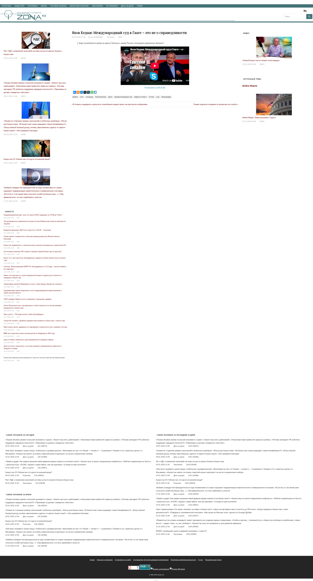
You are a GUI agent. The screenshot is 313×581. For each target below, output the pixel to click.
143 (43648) (40, 483)
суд (157, 97)
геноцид (89, 97)
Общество (19, 6)
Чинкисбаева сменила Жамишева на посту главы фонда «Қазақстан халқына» (33, 284)
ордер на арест (140, 97)
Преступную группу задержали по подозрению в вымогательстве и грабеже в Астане (35, 327)
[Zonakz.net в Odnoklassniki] (298, 12)
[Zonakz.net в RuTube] (306, 12)
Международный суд (123, 97)
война (75, 97)
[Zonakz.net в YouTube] (291, 12)
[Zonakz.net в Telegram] (295, 12)
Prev (246, 46)
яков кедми (166, 97)
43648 (23, 58)
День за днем (127, 6)
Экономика (97, 6)
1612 (18, 310)
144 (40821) (42, 468)
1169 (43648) (191, 465)
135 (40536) (42, 546)
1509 (18, 342)
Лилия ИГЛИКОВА (95, 37)
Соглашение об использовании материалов (150, 560)
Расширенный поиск (213, 560)
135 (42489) (42, 535)
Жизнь (44, 6)
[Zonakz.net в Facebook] (288, 12)
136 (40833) (39, 524)
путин (151, 97)
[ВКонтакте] (74, 92)
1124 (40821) (193, 505)
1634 (18, 272)
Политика (6, 6)
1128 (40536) (193, 494)
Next (302, 46)
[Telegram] (95, 92)
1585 (18, 323)
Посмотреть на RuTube (155, 88)
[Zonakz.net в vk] (302, 12)
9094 (120, 37)
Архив (92, 560)
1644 (18, 295)
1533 (18, 280)
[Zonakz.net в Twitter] (285, 12)
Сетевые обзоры (58, 6)
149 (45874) (42, 506)
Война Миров (249, 86)
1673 (18, 317)
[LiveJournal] (88, 92)
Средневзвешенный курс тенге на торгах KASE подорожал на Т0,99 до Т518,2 (33, 215)
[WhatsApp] (91, 92)
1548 (18, 351)
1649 (18, 360)
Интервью (32, 6)
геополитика (100, 97)
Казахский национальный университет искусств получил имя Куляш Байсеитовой (34, 358)
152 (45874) (42, 446)
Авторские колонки (79, 6)
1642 (18, 226)
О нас (200, 560)
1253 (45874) (193, 446)
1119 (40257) (193, 516)
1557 (18, 263)
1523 (18, 241)
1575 (18, 218)
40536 (23, 201)
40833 (23, 163)
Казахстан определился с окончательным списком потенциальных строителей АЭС (35, 245)
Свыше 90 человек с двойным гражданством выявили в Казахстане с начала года (34, 321)
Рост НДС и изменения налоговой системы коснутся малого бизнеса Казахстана (39, 480)
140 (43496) (42, 516)
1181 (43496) (193, 457)
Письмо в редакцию (105, 560)
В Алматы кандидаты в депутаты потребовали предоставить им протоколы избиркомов (110, 104)
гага (82, 97)
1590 (18, 233)
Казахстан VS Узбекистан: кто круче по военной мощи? (27, 159)
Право (140, 6)
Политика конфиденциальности (183, 560)
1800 (18, 248)
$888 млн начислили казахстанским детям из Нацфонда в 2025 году (29, 333)
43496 (23, 134)
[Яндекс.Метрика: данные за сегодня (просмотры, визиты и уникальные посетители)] (177, 569)
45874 (23, 96)
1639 (18, 330)
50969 (261, 121)
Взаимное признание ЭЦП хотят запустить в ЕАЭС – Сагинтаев (27, 230)
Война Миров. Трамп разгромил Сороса (259, 117)
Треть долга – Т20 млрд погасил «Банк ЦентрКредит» (24, 314)
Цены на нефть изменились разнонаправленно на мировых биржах (29, 340)
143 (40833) (39, 475)
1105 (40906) (191, 534)
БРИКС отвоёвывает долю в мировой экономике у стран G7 (181, 531)
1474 (18, 336)
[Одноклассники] (78, 92)
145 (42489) (42, 457)
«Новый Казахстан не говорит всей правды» (261, 60)
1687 (18, 302)
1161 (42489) (193, 475)
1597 (18, 254)
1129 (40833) (190, 483)
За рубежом (112, 6)
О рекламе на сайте (123, 560)
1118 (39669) (193, 527)
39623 (262, 64)
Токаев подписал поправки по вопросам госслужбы (215, 104)
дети (110, 97)
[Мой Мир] (81, 92)
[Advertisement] (116, 119)
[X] (85, 92)
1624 (18, 287)
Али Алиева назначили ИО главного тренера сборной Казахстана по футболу (32, 251)
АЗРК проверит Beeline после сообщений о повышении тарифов (27, 299)
